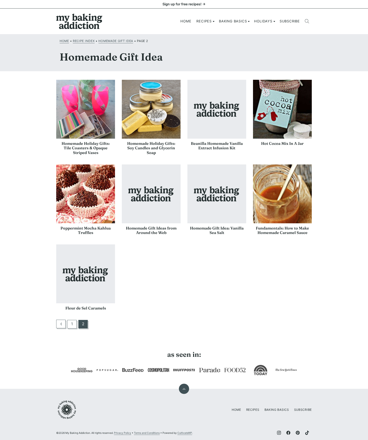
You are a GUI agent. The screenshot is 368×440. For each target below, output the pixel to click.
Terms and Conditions (147, 432)
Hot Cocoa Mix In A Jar (282, 143)
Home (185, 21)
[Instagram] (279, 432)
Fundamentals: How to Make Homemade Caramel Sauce (282, 230)
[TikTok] (307, 432)
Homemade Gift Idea (115, 41)
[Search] (307, 21)
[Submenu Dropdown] (213, 21)
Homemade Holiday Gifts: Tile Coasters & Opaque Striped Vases (86, 148)
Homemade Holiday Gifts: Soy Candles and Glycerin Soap (151, 148)
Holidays (263, 21)
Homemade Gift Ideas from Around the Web (151, 230)
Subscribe (290, 21)
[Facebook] (288, 432)
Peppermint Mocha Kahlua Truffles (85, 230)
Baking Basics (233, 21)
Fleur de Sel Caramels (85, 308)
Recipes (204, 21)
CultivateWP (184, 432)
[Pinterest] (297, 432)
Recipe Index (84, 41)
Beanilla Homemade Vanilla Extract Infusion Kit (217, 146)
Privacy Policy (122, 432)
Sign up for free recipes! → (184, 4)
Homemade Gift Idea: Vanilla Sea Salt (217, 230)
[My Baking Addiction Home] (79, 21)
